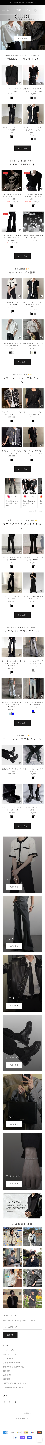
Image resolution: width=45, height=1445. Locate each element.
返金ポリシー (8, 1375)
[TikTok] (15, 1401)
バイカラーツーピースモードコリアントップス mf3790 (33, 130)
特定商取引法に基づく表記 (13, 1367)
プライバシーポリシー (11, 1362)
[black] (12, 98)
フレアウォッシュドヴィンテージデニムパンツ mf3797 (12, 704)
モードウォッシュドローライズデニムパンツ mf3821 (12, 663)
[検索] (8, 10)
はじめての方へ (9, 1350)
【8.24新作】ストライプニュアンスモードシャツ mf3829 (11, 197)
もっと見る (22, 148)
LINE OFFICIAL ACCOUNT (13, 1387)
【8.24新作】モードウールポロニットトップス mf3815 (33, 197)
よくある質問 (8, 1358)
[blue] (13, 714)
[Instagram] (4, 1401)
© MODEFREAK (22, 1418)
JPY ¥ (16, 1413)
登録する (10, 1335)
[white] (13, 353)
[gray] (35, 98)
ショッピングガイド (11, 1354)
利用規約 (6, 1371)
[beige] (32, 353)
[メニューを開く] (3, 10)
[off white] (10, 311)
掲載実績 (6, 1379)
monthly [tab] (31, 58)
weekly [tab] (12, 58)
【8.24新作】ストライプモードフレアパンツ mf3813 (11, 238)
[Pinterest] (9, 1401)
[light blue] (10, 714)
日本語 (26, 1413)
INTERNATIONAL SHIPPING (14, 1383)
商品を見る (22, 38)
